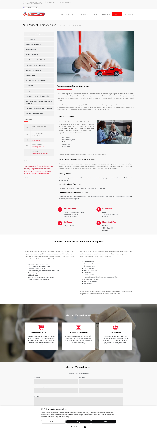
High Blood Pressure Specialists (35, 65)
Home (59, 25)
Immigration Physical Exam (34, 113)
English (28, 7)
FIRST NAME (37, 377)
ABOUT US (105, 14)
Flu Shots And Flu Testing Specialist (37, 80)
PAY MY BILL (94, 14)
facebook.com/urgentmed (40, 153)
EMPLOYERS (70, 14)
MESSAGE (36, 396)
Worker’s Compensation (33, 44)
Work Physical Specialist (33, 70)
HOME (61, 14)
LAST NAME (82, 377)
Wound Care (29, 86)
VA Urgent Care (30, 91)
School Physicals (31, 49)
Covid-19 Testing (31, 75)
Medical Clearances (32, 55)
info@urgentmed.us (65, 2)
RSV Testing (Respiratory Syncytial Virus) (39, 108)
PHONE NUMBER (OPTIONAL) (41, 387)
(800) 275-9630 (51, 2)
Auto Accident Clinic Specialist (35, 34)
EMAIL (81, 387)
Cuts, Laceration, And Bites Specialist (37, 96)
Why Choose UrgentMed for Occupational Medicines (39, 102)
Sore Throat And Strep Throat (35, 60)
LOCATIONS (127, 14)
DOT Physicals (30, 39)
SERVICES (116, 14)
